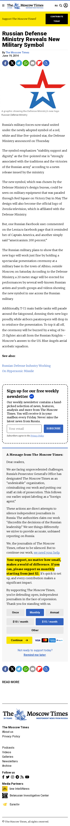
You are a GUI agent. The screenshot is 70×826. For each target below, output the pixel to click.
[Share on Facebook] (5, 63)
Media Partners (12, 783)
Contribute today (56, 18)
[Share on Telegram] (19, 63)
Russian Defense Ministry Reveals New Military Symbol (31, 39)
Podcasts (8, 747)
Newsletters (10, 761)
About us (7, 731)
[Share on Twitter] (12, 63)
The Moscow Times (15, 727)
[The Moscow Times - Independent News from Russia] (25, 5)
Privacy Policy (37, 435)
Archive (6, 765)
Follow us (8, 772)
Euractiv (15, 804)
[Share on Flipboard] (39, 63)
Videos (6, 752)
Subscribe (53, 428)
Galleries (7, 756)
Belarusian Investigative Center (29, 795)
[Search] (60, 5)
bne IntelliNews (19, 788)
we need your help (46, 552)
